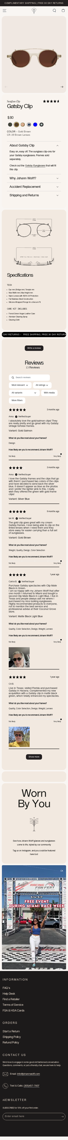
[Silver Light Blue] (35, 124)
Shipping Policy (12, 1037)
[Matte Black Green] (10, 124)
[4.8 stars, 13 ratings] (52, 101)
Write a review (34, 348)
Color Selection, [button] (23, 629)
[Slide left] (6, 87)
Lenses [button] (49, 629)
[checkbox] (49, 393)
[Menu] (4, 11)
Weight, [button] (12, 550)
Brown (18, 135)
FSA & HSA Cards (13, 1010)
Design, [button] (27, 550)
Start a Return (11, 1031)
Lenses (26, 135)
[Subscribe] (63, 1117)
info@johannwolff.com (28, 1074)
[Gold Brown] (16, 124)
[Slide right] (62, 87)
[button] (54, 11)
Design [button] (12, 443)
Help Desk (9, 993)
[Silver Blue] (29, 124)
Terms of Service (13, 1004)
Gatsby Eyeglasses (35, 165)
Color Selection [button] (38, 550)
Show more (34, 757)
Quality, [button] (20, 550)
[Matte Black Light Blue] (41, 124)
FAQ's (6, 988)
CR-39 (11, 135)
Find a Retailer (11, 999)
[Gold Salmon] (23, 124)
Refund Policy (11, 1042)
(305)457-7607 (31, 1086)
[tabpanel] (34, 568)
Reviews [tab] (34, 364)
